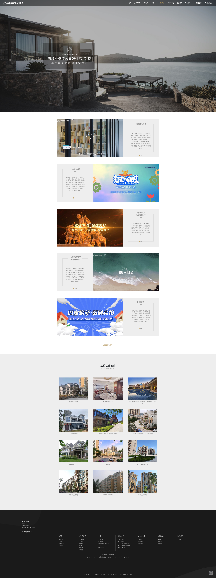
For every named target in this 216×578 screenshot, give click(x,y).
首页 (130, 3)
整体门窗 (61, 539)
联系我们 (187, 3)
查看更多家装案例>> (108, 345)
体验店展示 (141, 543)
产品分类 (61, 541)
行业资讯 (160, 543)
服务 (99, 545)
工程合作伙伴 (121, 547)
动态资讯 (61, 545)
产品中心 (154, 3)
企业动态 (160, 541)
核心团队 (81, 545)
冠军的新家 (121, 541)
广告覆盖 (81, 541)
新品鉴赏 (100, 541)
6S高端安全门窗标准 (103, 543)
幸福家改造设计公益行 (123, 543)
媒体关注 (160, 539)
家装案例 (162, 3)
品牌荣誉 (81, 547)
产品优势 (100, 539)
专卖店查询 (171, 3)
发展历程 (81, 543)
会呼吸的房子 (121, 539)
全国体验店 (141, 541)
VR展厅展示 (101, 547)
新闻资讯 (179, 3)
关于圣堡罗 (137, 3)
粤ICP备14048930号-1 (126, 557)
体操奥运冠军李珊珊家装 (124, 545)
